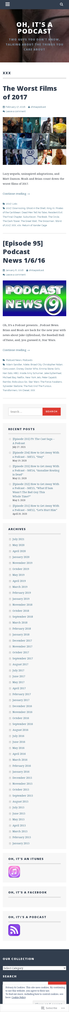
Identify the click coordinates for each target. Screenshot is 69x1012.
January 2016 (21, 771)
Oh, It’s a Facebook (27, 892)
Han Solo (8, 373)
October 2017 (21, 652)
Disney (20, 368)
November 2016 (22, 712)
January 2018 (21, 634)
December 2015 (22, 777)
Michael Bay (9, 377)
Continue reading (16, 193)
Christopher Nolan (53, 364)
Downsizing (18, 208)
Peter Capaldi (49, 377)
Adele (26, 364)
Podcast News (14, 360)
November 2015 (22, 783)
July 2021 (18, 539)
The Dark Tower (11, 221)
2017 (8, 203)
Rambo (7, 381)
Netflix (20, 377)
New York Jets (33, 377)
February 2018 (22, 628)
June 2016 (19, 742)
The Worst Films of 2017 (30, 92)
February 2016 (22, 765)
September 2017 (23, 658)
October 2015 (21, 789)
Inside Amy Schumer (31, 373)
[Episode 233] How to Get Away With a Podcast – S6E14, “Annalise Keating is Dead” (36, 470)
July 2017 (18, 670)
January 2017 (21, 700)
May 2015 (18, 819)
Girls (57, 368)
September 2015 (23, 795)
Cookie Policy (19, 997)
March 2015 (20, 831)
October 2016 (21, 718)
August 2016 (20, 730)
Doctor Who (31, 368)
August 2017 (20, 664)
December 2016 (22, 706)
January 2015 (21, 843)
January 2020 (21, 557)
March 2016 (20, 759)
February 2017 (22, 694)
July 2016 (18, 736)
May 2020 (18, 545)
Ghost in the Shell (36, 208)
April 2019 (19, 581)
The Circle (53, 216)
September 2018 (23, 616)
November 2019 (22, 563)
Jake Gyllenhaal (52, 373)
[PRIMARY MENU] (8, 4)
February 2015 (22, 837)
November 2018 (22, 604)
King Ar (51, 208)
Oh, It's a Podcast (34, 28)
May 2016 (18, 748)
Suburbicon (29, 216)
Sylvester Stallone (12, 386)
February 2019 (22, 592)
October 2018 (21, 610)
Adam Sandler (14, 364)
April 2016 (19, 754)
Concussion (9, 368)
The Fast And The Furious (37, 386)
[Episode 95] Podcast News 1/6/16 (24, 252)
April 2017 (19, 688)
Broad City (36, 364)
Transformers (10, 390)
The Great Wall (29, 221)
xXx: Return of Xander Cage (32, 225)
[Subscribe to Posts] (14, 935)
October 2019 (21, 569)
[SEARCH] (61, 4)
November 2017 (22, 646)
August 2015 (20, 801)
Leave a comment (16, 111)
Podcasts (27, 360)
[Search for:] (25, 411)
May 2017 (18, 682)
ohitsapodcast (38, 107)
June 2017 (19, 676)
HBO (16, 373)
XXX (14, 225)
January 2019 (21, 598)
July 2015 (18, 807)
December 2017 (22, 640)
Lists (14, 203)
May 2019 (18, 575)
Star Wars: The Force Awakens (45, 381)
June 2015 (19, 813)
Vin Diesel (23, 390)
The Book (42, 216)
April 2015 (19, 825)
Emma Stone (46, 368)
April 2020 (19, 551)
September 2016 (23, 724)
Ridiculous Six (19, 381)
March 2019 (20, 586)
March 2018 (20, 622)
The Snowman (46, 221)
